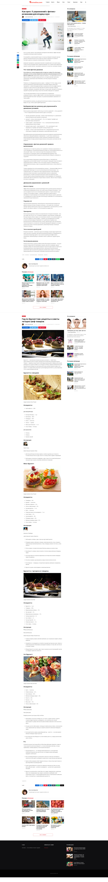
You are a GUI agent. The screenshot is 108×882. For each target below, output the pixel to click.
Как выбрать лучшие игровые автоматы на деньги (79, 354)
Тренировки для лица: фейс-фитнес (76, 330)
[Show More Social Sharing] (47, 20)
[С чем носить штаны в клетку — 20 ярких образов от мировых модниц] (70, 347)
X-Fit (23, 254)
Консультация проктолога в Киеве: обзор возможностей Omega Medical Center (28, 284)
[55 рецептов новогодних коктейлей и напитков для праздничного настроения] (43, 820)
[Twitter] (18, 58)
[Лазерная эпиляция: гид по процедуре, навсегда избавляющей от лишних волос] (70, 856)
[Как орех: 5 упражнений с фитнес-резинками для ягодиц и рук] (43, 36)
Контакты (46, 847)
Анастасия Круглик (29, 16)
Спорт (68, 2)
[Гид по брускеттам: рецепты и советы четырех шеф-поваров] (43, 344)
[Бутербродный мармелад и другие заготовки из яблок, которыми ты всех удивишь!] (57, 804)
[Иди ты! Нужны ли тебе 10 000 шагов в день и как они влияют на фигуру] (57, 277)
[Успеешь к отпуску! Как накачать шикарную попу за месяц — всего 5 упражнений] (70, 41)
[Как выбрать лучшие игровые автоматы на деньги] (70, 355)
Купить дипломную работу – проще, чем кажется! (76, 24)
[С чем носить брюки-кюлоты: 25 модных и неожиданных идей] (70, 35)
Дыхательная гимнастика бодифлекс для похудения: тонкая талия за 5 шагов (28, 300)
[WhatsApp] (18, 62)
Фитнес (45, 254)
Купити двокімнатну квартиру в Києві (78, 67)
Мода (58, 2)
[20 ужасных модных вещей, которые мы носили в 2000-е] (70, 849)
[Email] (18, 67)
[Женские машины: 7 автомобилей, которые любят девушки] (28, 804)
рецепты (24, 780)
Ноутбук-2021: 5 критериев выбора (28, 826)
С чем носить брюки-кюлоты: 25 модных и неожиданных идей (78, 34)
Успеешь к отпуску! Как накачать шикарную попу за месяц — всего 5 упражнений (79, 42)
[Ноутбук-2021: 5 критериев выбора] (28, 820)
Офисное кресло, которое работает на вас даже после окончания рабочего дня (80, 82)
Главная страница (25, 5)
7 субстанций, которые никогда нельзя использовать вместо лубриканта (79, 49)
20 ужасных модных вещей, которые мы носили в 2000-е (80, 848)
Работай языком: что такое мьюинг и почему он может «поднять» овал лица (42, 300)
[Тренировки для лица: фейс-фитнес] (76, 323)
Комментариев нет (50, 16)
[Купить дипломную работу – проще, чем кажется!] (76, 16)
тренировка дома (33, 254)
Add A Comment (43, 307)
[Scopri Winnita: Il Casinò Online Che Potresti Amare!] (70, 864)
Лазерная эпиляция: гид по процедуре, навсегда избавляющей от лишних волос (79, 856)
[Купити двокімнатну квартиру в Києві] (70, 68)
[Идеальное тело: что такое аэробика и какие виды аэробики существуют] (43, 277)
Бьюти (52, 2)
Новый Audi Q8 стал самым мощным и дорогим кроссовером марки (42, 810)
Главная (47, 2)
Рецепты (23, 316)
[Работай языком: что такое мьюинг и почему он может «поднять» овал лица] (43, 294)
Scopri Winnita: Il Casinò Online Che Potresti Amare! (79, 863)
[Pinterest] (18, 65)
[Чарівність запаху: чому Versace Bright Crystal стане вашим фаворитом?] (70, 341)
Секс (63, 2)
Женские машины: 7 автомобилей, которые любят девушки (27, 810)
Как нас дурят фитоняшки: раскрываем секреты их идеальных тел (57, 300)
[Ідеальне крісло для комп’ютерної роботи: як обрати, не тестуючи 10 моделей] (70, 74)
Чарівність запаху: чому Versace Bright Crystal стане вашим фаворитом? (79, 340)
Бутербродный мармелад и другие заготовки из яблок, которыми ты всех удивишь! (57, 811)
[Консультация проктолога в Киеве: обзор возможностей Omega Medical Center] (28, 277)
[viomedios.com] (36, 2)
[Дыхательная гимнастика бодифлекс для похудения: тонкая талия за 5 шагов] (28, 294)
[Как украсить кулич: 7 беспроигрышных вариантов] (57, 820)
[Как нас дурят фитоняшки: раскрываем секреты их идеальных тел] (57, 294)
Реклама (27, 254)
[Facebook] (18, 55)
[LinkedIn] (18, 60)
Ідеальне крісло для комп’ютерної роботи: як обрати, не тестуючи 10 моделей (79, 75)
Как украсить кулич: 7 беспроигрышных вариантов (56, 826)
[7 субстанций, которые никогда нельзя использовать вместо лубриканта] (70, 49)
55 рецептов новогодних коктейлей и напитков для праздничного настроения (42, 827)
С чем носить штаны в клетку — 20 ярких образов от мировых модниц (78, 348)
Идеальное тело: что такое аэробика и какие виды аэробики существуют (42, 284)
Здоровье (75, 2)
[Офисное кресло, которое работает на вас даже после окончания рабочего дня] (70, 82)
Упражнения (40, 254)
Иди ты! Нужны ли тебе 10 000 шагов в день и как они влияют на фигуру (57, 284)
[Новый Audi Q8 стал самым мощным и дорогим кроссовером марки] (43, 804)
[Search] (85, 2)
